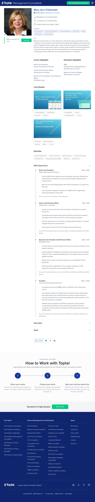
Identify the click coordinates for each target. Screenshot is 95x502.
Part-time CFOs (53, 451)
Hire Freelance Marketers (12, 433)
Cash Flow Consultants (34, 436)
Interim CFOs (76, 31)
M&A (83, 31)
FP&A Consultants (33, 470)
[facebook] (50, 340)
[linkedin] (54, 340)
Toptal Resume (75, 436)
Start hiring (60, 407)
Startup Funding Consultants (36, 429)
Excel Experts (31, 453)
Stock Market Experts (55, 467)
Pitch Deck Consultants (55, 454)
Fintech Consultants (33, 466)
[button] (62, 165)
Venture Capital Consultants (57, 471)
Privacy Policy (50, 494)
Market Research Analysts (56, 447)
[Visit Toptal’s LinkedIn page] (73, 485)
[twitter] (46, 340)
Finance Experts (32, 426)
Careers (73, 440)
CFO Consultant (39, 31)
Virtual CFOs (52, 474)
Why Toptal (74, 426)
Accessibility (68, 494)
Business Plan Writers (34, 433)
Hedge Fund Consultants (56, 433)
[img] (47, 13)
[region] (62, 118)
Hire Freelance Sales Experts (13, 455)
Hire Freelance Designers (12, 429)
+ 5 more (45, 115)
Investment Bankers (54, 440)
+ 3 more (51, 144)
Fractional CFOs (32, 473)
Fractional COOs (53, 426)
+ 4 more (79, 115)
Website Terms (59, 494)
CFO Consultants (32, 440)
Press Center (75, 433)
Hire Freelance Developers (12, 426)
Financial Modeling (65, 31)
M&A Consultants (53, 443)
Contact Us (74, 429)
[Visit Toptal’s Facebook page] (84, 485)
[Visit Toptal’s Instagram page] (89, 485)
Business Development (52, 31)
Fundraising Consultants (55, 429)
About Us (74, 443)
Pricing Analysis (49, 34)
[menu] (92, 2)
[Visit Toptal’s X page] (79, 485)
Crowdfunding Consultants (35, 450)
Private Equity (38, 34)
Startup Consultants (54, 464)
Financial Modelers (33, 463)
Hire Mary (26, 40)
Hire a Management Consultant (78, 3)
